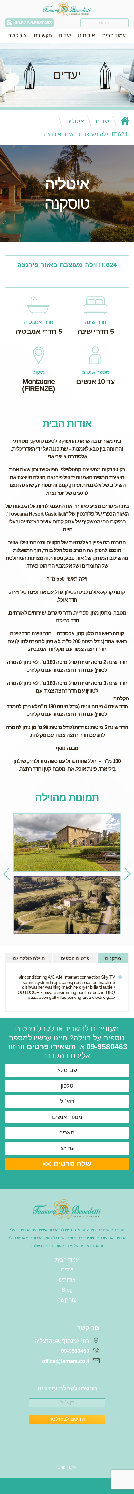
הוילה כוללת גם (29, 958)
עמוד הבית (114, 35)
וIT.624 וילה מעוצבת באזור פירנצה (86, 134)
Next (6, 873)
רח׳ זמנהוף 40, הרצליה (61, 1341)
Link (61, 1467)
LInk (72, 1467)
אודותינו (86, 35)
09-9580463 (107, 1046)
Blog (67, 1290)
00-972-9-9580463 (33, 22)
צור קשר (17, 35)
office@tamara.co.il (65, 1361)
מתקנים (113, 958)
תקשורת (43, 35)
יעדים (65, 35)
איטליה (75, 121)
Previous (127, 873)
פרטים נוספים (75, 958)
